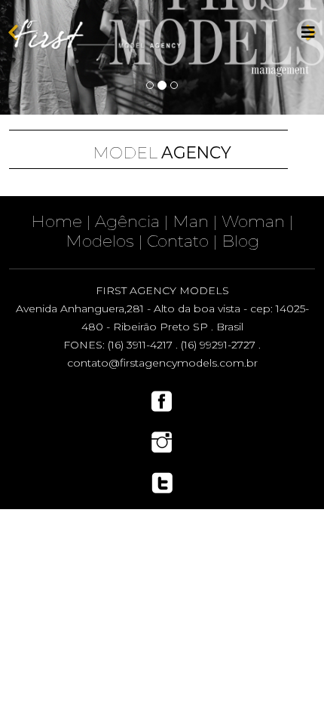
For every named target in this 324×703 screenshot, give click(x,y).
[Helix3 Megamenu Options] (308, 33)
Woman (253, 221)
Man (191, 221)
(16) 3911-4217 (140, 345)
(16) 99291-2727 (218, 345)
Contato (178, 240)
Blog (240, 240)
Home (56, 221)
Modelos (100, 240)
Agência (127, 221)
